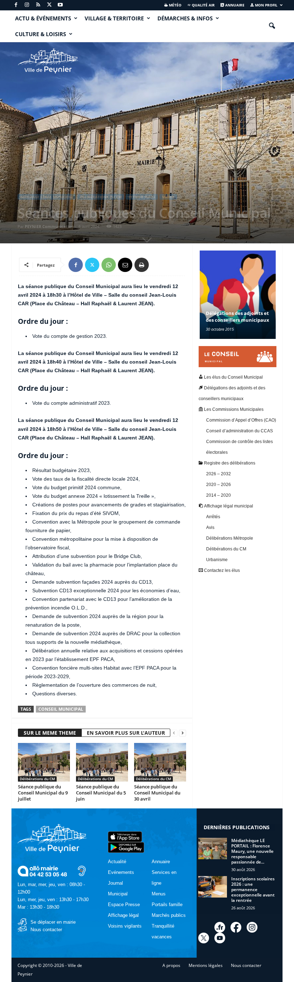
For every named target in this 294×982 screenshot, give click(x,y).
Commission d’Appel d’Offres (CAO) (241, 420)
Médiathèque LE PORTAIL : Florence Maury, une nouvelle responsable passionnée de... (252, 851)
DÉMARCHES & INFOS (185, 18)
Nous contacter (46, 929)
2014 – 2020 (218, 495)
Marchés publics (169, 915)
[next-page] (182, 733)
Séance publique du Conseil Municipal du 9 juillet (43, 792)
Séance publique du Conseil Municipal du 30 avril (157, 792)
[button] (272, 26)
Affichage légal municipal (46, 196)
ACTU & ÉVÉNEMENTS (43, 18)
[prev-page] (173, 733)
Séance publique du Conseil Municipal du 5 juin (101, 792)
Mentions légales (206, 965)
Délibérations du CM (101, 196)
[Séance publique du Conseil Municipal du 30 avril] (160, 762)
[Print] (141, 265)
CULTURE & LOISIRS (40, 34)
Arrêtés (213, 516)
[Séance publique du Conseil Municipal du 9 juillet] (44, 762)
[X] (49, 5)
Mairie (168, 196)
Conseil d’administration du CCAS (239, 430)
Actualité (117, 861)
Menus (159, 893)
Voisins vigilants (125, 926)
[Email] (125, 265)
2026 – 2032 (218, 473)
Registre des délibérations (229, 463)
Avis (210, 527)
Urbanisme (217, 559)
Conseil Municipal (60, 709)
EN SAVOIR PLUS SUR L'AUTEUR (126, 732)
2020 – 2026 (218, 484)
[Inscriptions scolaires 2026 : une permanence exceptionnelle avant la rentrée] (212, 887)
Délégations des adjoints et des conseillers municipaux (237, 316)
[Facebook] (15, 5)
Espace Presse (124, 904)
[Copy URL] (158, 265)
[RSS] (38, 5)
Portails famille (167, 904)
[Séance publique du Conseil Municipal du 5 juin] (102, 762)
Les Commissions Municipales (233, 409)
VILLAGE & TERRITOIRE (114, 18)
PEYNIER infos (141, 196)
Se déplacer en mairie (53, 922)
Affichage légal (123, 915)
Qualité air (203, 5)
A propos (171, 965)
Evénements (121, 872)
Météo (174, 5)
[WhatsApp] (108, 265)
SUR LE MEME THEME (50, 732)
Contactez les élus (221, 570)
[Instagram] (27, 5)
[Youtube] (60, 5)
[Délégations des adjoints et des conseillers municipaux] (238, 295)
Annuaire (234, 5)
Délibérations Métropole (229, 538)
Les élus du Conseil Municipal (233, 377)
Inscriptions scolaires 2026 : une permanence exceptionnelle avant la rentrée (253, 889)
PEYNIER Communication (49, 226)
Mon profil (266, 5)
